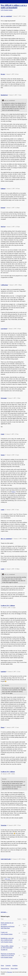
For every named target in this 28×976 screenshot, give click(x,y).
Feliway (14, 491)
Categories (8, 965)
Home (2, 965)
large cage (7, 879)
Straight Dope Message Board (8, 1)
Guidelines (15, 965)
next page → (4, 912)
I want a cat (4, 932)
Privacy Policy (14, 968)
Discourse (9, 972)
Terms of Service (5, 968)
